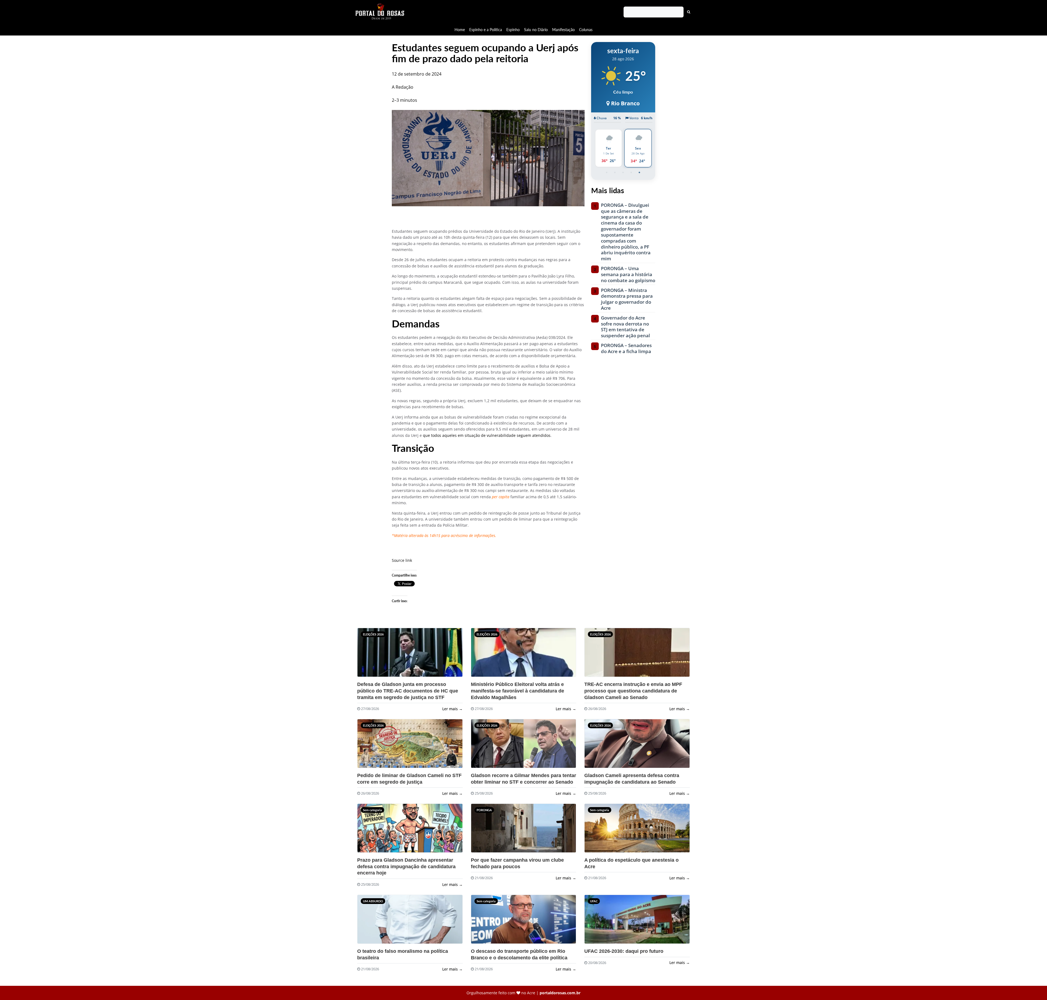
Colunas (585, 29)
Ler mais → (452, 708)
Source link (402, 560)
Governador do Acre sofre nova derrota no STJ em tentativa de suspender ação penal (625, 327)
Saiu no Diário (536, 29)
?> (370, 654)
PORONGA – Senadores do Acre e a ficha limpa (626, 348)
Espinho (513, 29)
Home (460, 29)
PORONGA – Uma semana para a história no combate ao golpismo (628, 274)
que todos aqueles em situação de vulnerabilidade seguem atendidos (486, 435)
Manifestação (563, 29)
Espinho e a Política (485, 29)
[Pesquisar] (689, 12)
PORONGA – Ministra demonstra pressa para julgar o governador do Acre (627, 299)
